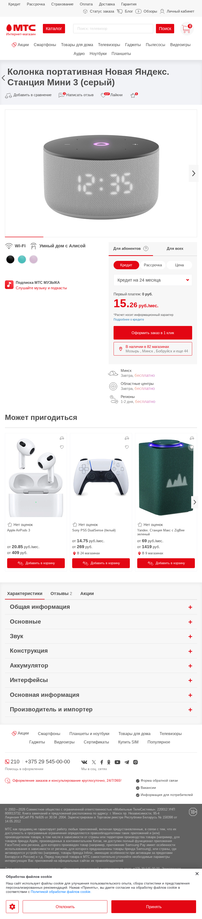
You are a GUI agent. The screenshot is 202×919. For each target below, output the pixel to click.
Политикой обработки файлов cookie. (61, 892)
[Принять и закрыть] (197, 874)
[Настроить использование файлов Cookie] (12, 906)
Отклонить (65, 907)
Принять (154, 907)
